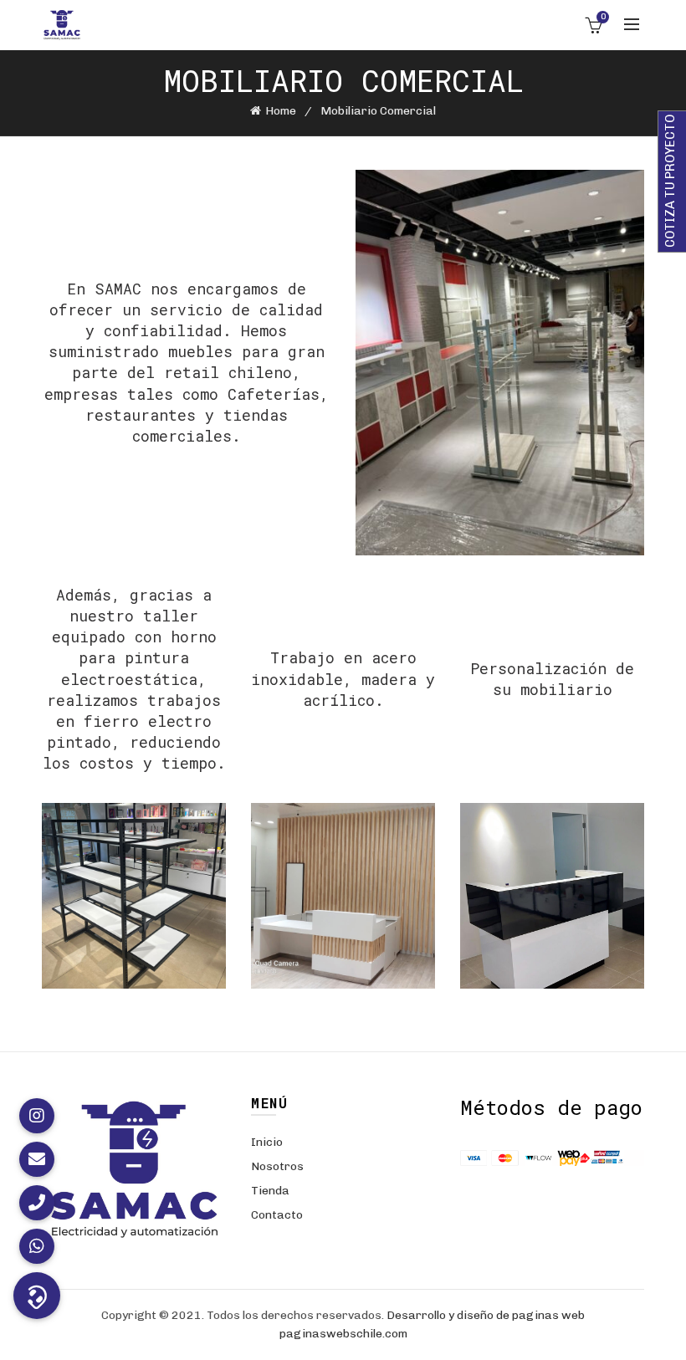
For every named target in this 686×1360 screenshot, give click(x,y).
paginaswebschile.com (343, 1334)
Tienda (270, 1191)
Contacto (277, 1215)
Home (280, 111)
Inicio (267, 1142)
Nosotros (277, 1166)
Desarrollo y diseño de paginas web (486, 1315)
